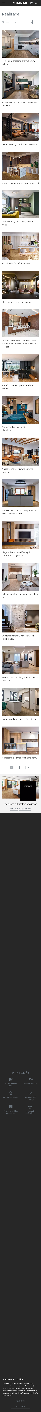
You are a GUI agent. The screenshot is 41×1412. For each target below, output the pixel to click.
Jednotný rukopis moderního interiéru (19, 719)
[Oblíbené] (31, 3)
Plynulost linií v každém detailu (16, 263)
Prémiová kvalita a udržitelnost (11, 1112)
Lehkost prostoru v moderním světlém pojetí (20, 595)
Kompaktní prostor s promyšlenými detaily (18, 62)
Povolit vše (20, 1401)
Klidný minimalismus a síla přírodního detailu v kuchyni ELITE (19, 512)
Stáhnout (14, 809)
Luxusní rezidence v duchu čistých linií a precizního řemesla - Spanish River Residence (20, 343)
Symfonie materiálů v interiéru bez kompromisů (18, 637)
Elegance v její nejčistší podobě (16, 302)
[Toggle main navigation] (3, 3)
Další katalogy (25, 809)
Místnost (5, 22)
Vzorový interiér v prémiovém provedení (20, 183)
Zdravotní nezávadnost (30, 1112)
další (28, 767)
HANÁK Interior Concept (11, 1085)
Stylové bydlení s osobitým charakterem (14, 428)
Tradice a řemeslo (30, 1084)
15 (23, 767)
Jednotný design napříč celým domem (19, 144)
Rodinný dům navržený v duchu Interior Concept (20, 679)
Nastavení (20, 1407)
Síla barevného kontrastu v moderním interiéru (19, 104)
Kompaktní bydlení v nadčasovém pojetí (17, 223)
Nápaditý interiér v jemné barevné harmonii (17, 470)
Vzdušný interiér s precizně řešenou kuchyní (18, 387)
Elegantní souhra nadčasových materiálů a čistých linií (16, 554)
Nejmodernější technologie (30, 1098)
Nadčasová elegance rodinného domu (19, 758)
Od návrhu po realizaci (11, 1097)
